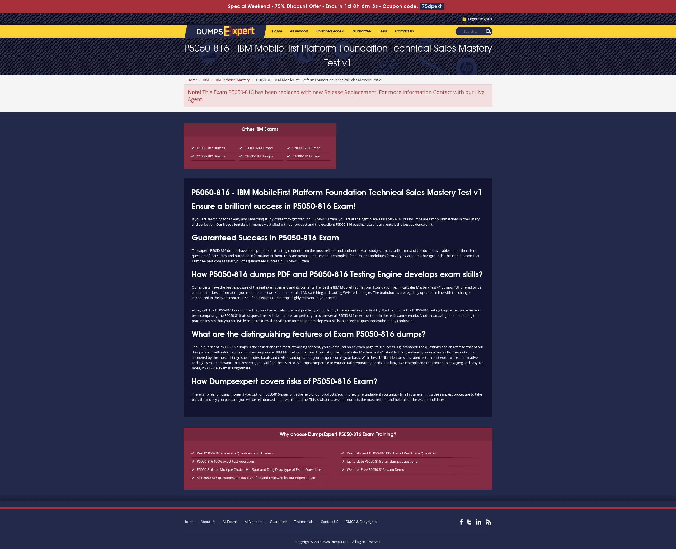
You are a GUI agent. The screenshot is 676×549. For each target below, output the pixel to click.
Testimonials (303, 521)
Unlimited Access (330, 31)
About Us (208, 521)
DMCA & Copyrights (361, 521)
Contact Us (404, 31)
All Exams (230, 521)
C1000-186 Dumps (306, 156)
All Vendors (299, 31)
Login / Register (480, 18)
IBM (206, 79)
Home (277, 31)
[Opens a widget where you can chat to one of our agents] (656, 539)
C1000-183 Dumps (259, 156)
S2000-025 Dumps (306, 148)
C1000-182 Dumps (211, 156)
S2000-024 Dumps (259, 148)
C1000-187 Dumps (211, 148)
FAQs (383, 31)
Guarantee (362, 31)
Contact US (329, 521)
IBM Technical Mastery (232, 79)
